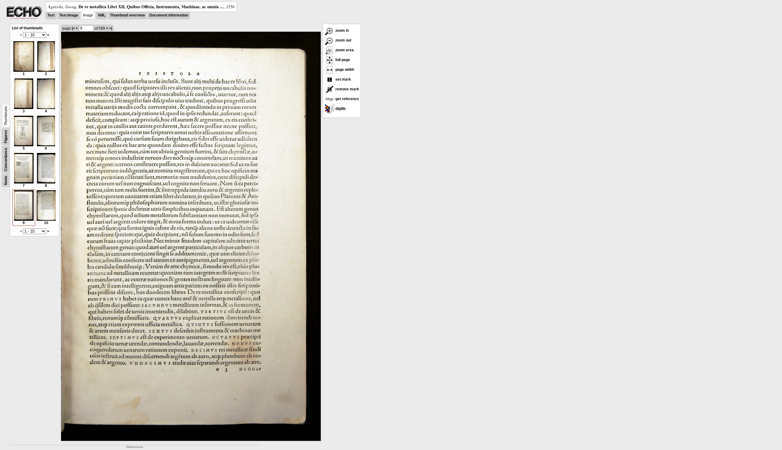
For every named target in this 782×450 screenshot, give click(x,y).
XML (101, 15)
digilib (339, 109)
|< (73, 28)
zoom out (342, 40)
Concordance (6, 159)
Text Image (68, 15)
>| (110, 28)
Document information (168, 15)
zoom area (344, 50)
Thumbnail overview (127, 15)
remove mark (346, 89)
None (6, 180)
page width (344, 69)
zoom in (341, 30)
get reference (346, 99)
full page (342, 60)
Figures (6, 136)
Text (51, 15)
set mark (342, 79)
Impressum (134, 446)
